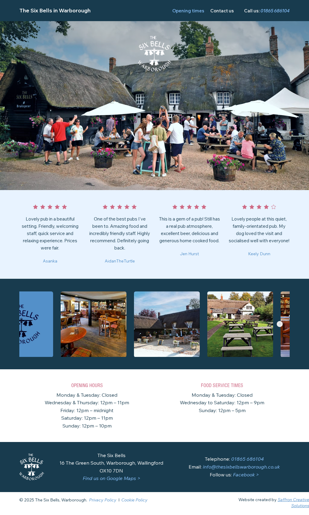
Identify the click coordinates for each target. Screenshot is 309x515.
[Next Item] (280, 324)
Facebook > (246, 475)
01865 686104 (275, 11)
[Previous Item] (29, 324)
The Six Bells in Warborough (55, 10)
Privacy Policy (102, 500)
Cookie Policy (134, 500)
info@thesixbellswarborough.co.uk (241, 467)
